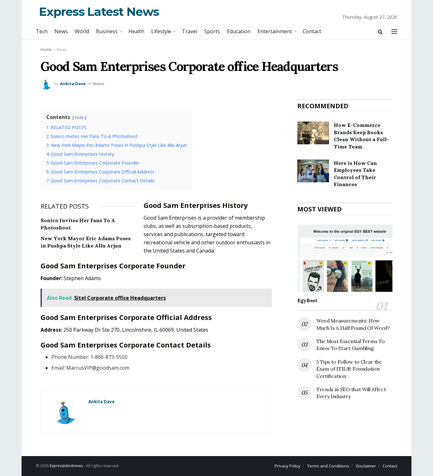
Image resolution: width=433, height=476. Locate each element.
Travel (189, 31)
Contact (312, 31)
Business (107, 31)
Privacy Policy (288, 466)
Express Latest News (99, 11)
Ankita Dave (73, 83)
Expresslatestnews (66, 465)
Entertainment (274, 31)
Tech (42, 31)
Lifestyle (161, 31)
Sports (212, 31)
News (61, 31)
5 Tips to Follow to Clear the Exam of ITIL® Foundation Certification (349, 369)
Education (238, 31)
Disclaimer (366, 466)
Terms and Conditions (328, 466)
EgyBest (307, 300)
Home (46, 49)
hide (79, 117)
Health (136, 31)
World (82, 31)
